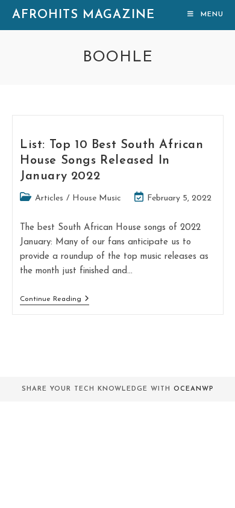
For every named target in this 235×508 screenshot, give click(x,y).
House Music (96, 198)
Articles (49, 198)
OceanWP (193, 389)
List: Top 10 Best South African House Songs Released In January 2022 (112, 160)
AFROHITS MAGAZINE (83, 15)
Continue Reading (54, 299)
